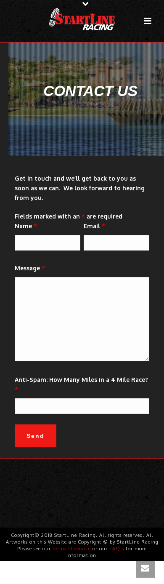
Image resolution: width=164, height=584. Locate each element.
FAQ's (116, 549)
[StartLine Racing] (82, 19)
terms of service (72, 549)
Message (30, 268)
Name (26, 225)
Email (94, 225)
